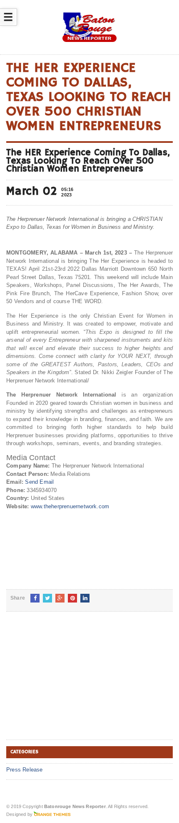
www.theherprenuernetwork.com (70, 506)
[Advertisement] (68, 682)
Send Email (39, 482)
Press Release (24, 770)
